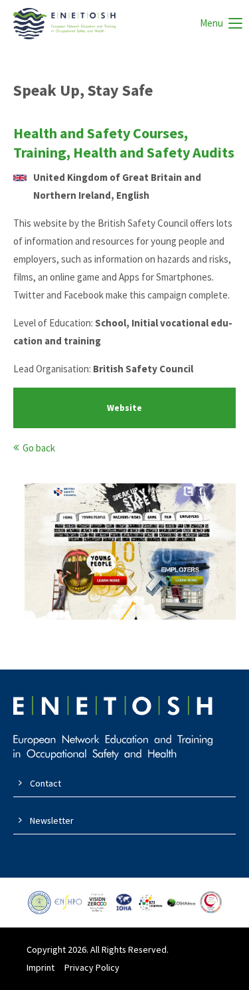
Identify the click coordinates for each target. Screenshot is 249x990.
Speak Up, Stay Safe (83, 90)
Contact (45, 783)
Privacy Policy (92, 967)
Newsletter (52, 820)
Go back (39, 447)
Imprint (40, 967)
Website (124, 408)
